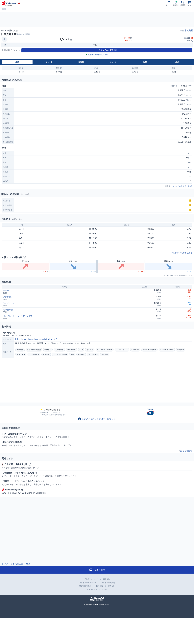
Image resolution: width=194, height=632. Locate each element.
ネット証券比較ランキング (35, 435)
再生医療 (89, 350)
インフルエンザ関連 (104, 350)
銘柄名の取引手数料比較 (98, 54)
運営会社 (111, 586)
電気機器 (188, 30)
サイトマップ (92, 589)
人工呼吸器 (59, 350)
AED (81, 350)
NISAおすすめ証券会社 (37, 443)
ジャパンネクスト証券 (182, 186)
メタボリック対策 (167, 350)
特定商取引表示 (85, 586)
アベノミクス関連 (60, 354)
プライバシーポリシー (87, 583)
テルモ (6, 290)
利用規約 (106, 579)
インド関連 (21, 354)
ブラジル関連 (34, 354)
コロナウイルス (122, 350)
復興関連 (46, 354)
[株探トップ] (9, 3)
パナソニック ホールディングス (18, 316)
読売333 (105, 354)
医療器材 (47, 350)
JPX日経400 (93, 354)
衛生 (72, 354)
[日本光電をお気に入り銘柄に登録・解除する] (4, 39)
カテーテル (71, 350)
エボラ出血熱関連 (149, 350)
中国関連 (180, 350)
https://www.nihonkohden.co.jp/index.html (34, 339)
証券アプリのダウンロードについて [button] (99, 419)
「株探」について (91, 579)
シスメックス (9, 303)
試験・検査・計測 (34, 350)
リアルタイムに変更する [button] (107, 50)
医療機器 (20, 350)
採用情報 (99, 586)
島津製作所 (8, 309)
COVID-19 (135, 350)
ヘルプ (104, 589)
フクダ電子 (8, 297)
